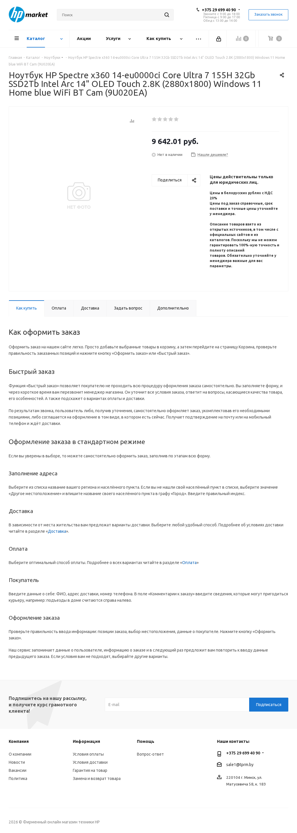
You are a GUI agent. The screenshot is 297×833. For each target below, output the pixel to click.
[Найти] (167, 15)
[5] (176, 119)
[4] (171, 119)
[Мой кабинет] (219, 38)
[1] (154, 119)
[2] (160, 119)
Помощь (145, 741)
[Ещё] (198, 38)
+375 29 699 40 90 (219, 10)
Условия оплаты (88, 754)
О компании (20, 754)
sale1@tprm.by (239, 764)
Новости (17, 762)
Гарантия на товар (90, 770)
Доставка (57, 531)
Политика (18, 778)
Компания (19, 741)
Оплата (189, 562)
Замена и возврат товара (97, 778)
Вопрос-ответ (150, 754)
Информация (86, 741)
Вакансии (17, 770)
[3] (165, 119)
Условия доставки (90, 762)
